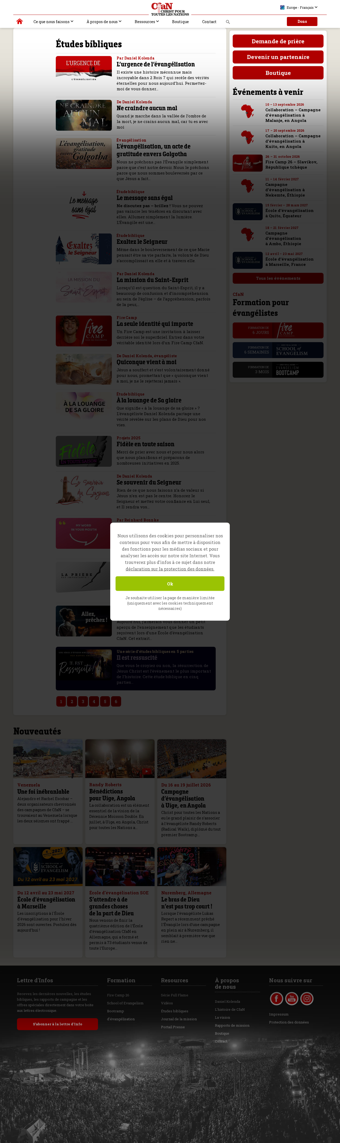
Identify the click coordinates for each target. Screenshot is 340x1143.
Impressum (279, 1014)
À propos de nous (102, 21)
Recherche (228, 23)
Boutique (180, 21)
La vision (222, 1017)
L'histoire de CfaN (230, 1009)
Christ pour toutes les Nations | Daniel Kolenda (20, 22)
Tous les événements (278, 278)
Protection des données (289, 1022)
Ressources (145, 21)
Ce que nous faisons (51, 21)
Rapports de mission (232, 1025)
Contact (209, 21)
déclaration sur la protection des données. (170, 568)
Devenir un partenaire (278, 57)
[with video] (146, 771)
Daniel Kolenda (227, 1001)
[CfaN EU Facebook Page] (276, 998)
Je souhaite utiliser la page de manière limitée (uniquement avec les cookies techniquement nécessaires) (170, 603)
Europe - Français (300, 7)
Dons (302, 21)
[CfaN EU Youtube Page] (291, 998)
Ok (170, 583)
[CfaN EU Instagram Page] (306, 998)
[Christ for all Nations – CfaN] (170, 9)
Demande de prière (278, 41)
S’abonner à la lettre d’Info (57, 1024)
